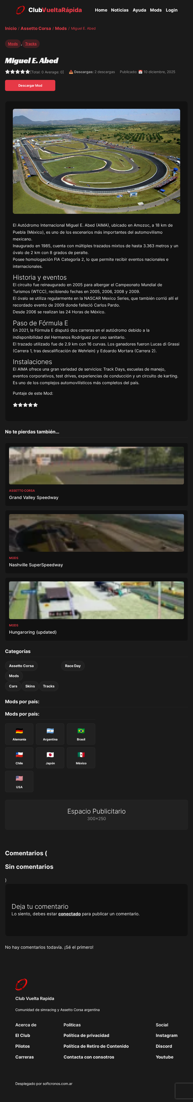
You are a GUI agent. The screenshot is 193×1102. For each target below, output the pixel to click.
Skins (30, 686)
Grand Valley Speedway (34, 497)
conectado (69, 913)
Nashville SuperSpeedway (36, 564)
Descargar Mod (30, 85)
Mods (13, 43)
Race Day (73, 666)
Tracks (31, 43)
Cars (13, 686)
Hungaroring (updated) (33, 632)
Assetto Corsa (21, 666)
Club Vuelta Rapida (34, 998)
